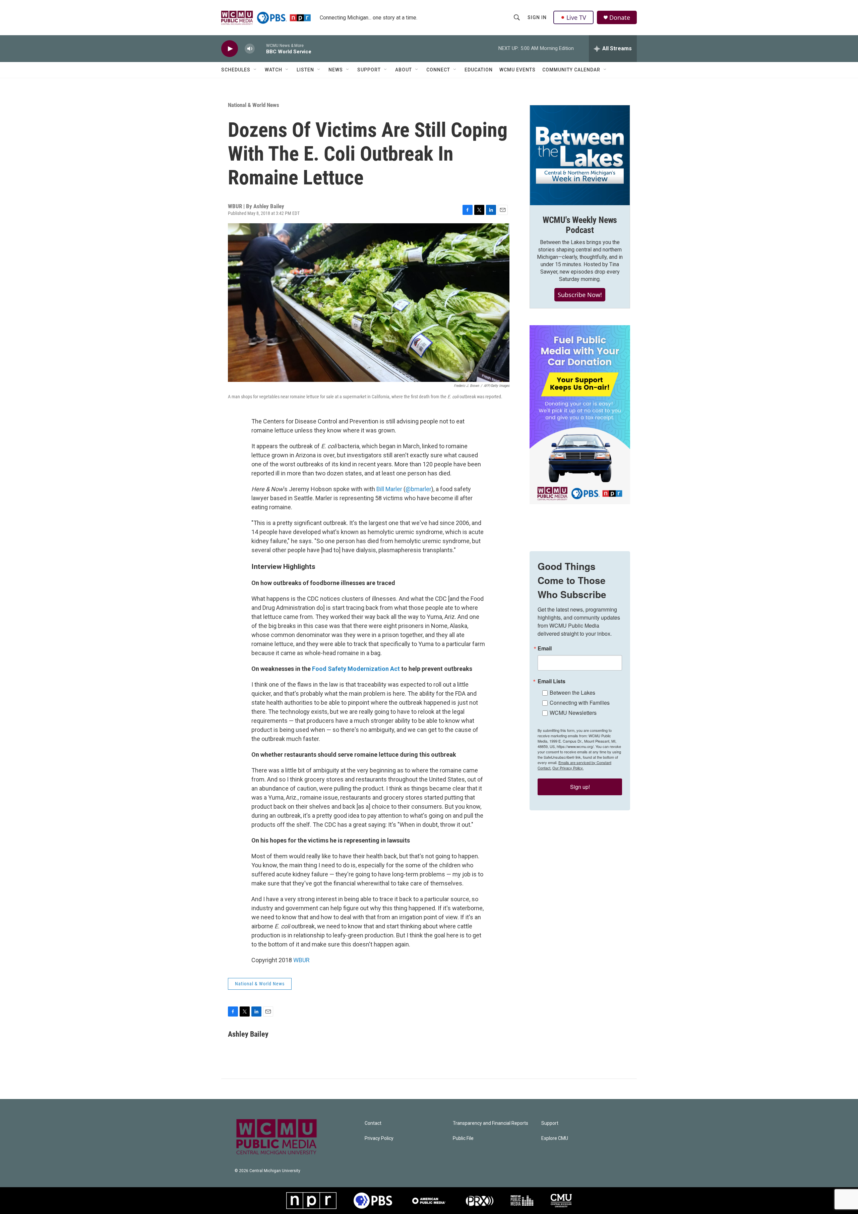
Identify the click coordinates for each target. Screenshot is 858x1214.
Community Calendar (571, 69)
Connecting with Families (580, 702)
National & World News (253, 105)
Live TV (576, 17)
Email (545, 648)
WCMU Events (517, 69)
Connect (438, 69)
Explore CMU (554, 1138)
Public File (463, 1138)
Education (479, 69)
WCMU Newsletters (573, 712)
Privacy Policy (379, 1138)
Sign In (537, 17)
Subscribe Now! (580, 295)
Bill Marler (389, 489)
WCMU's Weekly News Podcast (580, 225)
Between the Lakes (572, 692)
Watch (273, 69)
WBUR (301, 960)
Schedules (235, 69)
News (335, 69)
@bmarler (418, 489)
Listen (305, 69)
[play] (229, 49)
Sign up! (580, 787)
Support (369, 69)
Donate (619, 17)
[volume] (249, 48)
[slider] (260, 48)
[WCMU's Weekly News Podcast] (580, 155)
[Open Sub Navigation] (255, 69)
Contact (373, 1123)
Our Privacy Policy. (568, 767)
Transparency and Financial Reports (490, 1123)
